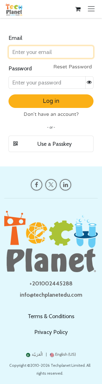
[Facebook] (36, 184)
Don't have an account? (51, 114)
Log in (51, 101)
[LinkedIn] (65, 184)
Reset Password (72, 67)
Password (20, 68)
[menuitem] (34, 354)
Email (15, 37)
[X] (51, 184)
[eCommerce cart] (78, 9)
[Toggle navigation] (91, 9)
